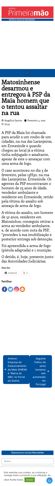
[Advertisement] (27, 51)
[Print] (22, 288)
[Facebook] (4, 288)
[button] (27, 73)
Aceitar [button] (29, 479)
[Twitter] (10, 288)
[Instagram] (16, 288)
